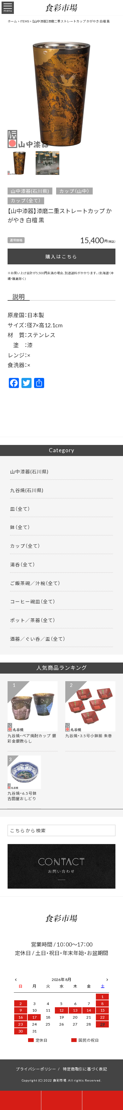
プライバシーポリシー (36, 1069)
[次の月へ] (107, 978)
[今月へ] (34, 973)
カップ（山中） (74, 191)
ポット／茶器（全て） (33, 620)
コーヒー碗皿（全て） (33, 601)
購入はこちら (61, 256)
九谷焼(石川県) (27, 490)
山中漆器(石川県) (30, 191)
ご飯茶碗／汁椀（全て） (35, 583)
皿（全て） (20, 508)
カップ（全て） (26, 200)
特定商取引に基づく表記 (85, 1069)
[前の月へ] (16, 978)
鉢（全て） (20, 527)
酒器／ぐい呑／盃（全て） (38, 638)
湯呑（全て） (22, 564)
